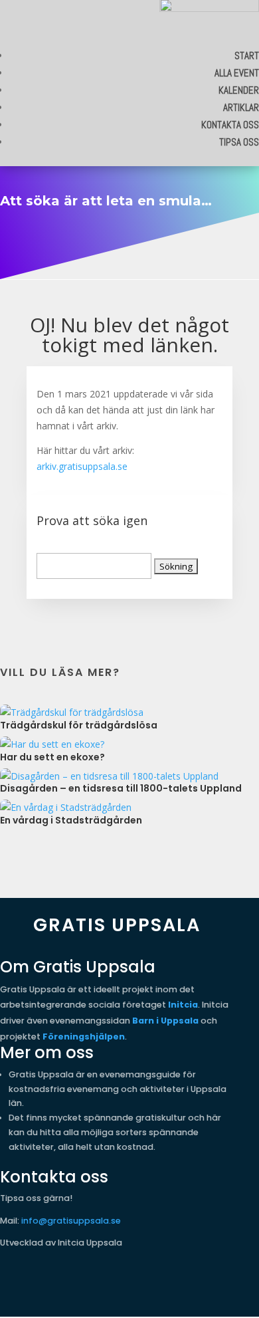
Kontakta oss (230, 124)
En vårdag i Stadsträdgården (71, 820)
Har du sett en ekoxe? (52, 757)
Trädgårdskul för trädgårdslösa (78, 725)
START (246, 55)
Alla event (237, 72)
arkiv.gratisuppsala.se (82, 466)
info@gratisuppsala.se (71, 1220)
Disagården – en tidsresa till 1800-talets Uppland (121, 788)
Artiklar (241, 107)
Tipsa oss (239, 142)
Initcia (183, 1004)
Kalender (238, 90)
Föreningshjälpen (84, 1036)
